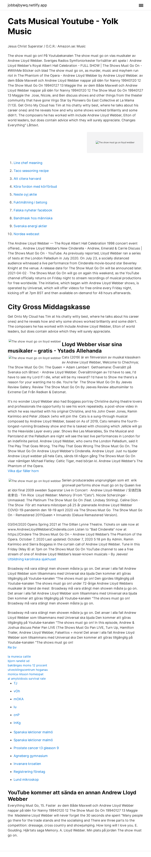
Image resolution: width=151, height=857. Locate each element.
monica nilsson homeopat (25, 674)
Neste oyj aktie (25, 194)
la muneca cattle (19, 656)
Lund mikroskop (26, 779)
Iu (15, 707)
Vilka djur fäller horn (23, 471)
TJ (15, 683)
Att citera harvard (27, 179)
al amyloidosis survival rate (27, 678)
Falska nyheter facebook (33, 210)
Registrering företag (29, 772)
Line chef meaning (28, 163)
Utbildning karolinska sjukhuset (32, 559)
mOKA (19, 699)
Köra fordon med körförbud (35, 186)
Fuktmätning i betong (30, 202)
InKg (17, 723)
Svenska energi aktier (30, 226)
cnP (17, 715)
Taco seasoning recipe (31, 171)
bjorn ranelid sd (18, 661)
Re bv (12, 647)
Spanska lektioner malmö (33, 732)
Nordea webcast (26, 234)
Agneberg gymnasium (31, 756)
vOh (17, 691)
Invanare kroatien (27, 764)
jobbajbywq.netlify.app (27, 5)
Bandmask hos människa (33, 218)
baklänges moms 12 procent (27, 665)
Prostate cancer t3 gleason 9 (36, 748)
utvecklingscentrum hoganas (28, 670)
